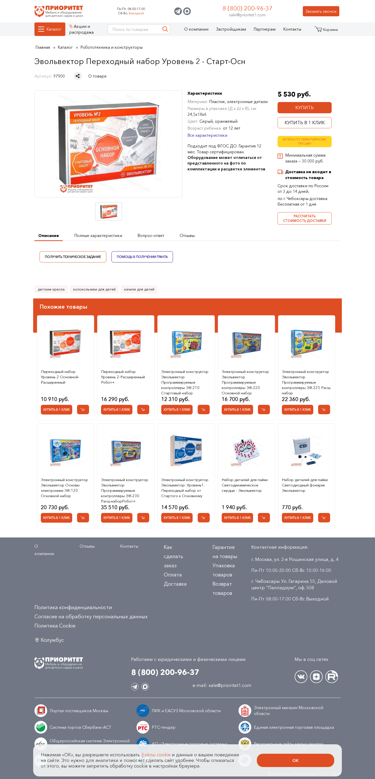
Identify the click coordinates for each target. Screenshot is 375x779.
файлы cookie (156, 755)
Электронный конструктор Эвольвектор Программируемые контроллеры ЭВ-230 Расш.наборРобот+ (124, 490)
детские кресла (51, 289)
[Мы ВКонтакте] (301, 676)
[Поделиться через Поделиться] (78, 76)
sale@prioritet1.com (247, 14)
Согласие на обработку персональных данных (91, 616)
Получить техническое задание (73, 256)
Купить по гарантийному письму (305, 141)
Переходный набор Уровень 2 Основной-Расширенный (60, 377)
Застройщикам (231, 29)
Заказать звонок (321, 11)
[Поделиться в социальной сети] (77, 76)
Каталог (53, 29)
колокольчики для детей (94, 289)
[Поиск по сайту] (165, 29)
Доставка (175, 584)
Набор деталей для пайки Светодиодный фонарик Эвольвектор (305, 485)
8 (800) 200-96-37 (247, 8)
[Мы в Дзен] (316, 676)
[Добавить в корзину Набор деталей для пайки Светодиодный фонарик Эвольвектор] (324, 517)
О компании (196, 29)
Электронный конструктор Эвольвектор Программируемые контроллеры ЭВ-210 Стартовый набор (184, 382)
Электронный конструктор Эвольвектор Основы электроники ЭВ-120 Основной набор (64, 487)
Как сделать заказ (173, 556)
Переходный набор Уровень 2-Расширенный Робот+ (123, 377)
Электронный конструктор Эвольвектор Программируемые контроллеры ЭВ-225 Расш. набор (306, 382)
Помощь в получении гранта (142, 256)
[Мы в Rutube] (331, 676)
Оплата (173, 575)
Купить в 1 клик (305, 122)
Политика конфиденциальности (73, 607)
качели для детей (139, 289)
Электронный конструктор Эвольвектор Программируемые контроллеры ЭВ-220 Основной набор (245, 382)
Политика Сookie (55, 626)
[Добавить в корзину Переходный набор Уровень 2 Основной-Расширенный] (83, 409)
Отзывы (87, 546)
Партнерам (265, 29)
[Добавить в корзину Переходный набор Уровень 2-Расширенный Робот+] (143, 409)
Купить (304, 107)
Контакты (292, 29)
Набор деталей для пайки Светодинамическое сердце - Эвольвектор (245, 485)
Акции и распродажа (81, 29)
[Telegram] (178, 11)
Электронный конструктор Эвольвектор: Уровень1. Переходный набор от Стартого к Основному (184, 487)
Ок (295, 760)
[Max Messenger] (187, 11)
